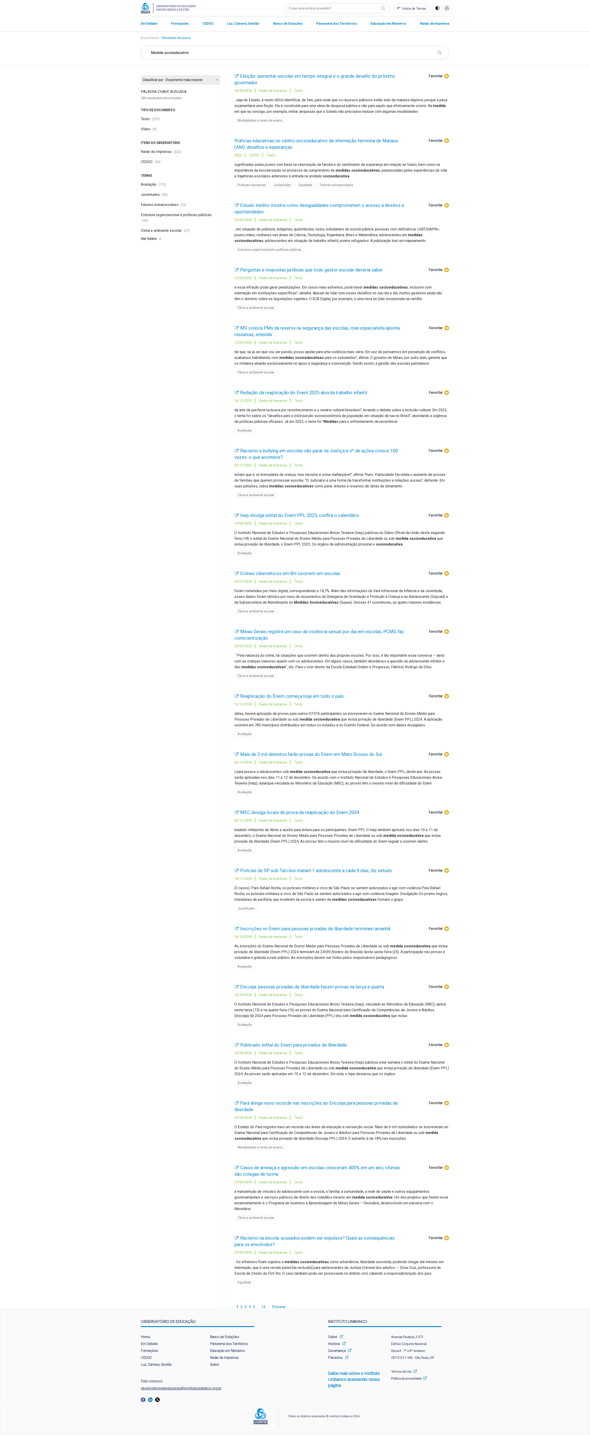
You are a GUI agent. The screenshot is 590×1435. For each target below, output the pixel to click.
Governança (336, 1350)
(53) (183, 205)
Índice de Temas (414, 8)
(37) (187, 231)
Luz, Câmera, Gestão (156, 1364)
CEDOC (151, 162)
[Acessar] (447, 8)
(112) (162, 184)
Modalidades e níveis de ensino (260, 120)
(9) (154, 129)
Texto (150, 119)
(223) (177, 152)
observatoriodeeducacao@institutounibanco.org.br (181, 1388)
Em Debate (149, 1344)
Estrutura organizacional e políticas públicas (269, 249)
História (334, 1344)
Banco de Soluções (224, 1337)
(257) (156, 119)
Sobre (214, 1364)
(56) (165, 195)
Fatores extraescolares (163, 205)
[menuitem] (149, 23)
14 (263, 1307)
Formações (149, 1350)
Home (145, 1337)
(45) (145, 220)
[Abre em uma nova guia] (144, 1399)
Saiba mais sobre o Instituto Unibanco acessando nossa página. (354, 1379)
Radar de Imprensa (161, 151)
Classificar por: (153, 80)
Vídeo (148, 129)
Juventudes (154, 194)
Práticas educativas (252, 185)
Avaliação (153, 184)
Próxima (278, 1307)
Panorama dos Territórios (229, 1344)
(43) (158, 162)
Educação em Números (227, 1350)
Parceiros (335, 1357)
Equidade (305, 185)
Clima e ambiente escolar (165, 230)
